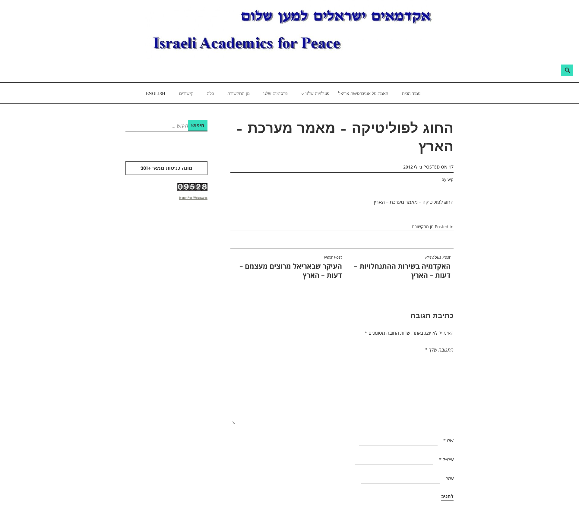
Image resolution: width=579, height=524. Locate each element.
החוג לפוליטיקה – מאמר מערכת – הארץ (414, 202)
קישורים (186, 93)
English (155, 93)
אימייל (446, 459)
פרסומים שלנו (275, 93)
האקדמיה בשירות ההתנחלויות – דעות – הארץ (402, 267)
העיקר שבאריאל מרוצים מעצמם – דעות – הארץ (290, 267)
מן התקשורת (238, 93)
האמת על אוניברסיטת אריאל (363, 93)
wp (451, 179)
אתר (449, 478)
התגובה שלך (439, 349)
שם (448, 440)
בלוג (210, 93)
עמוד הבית (411, 93)
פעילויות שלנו (317, 93)
